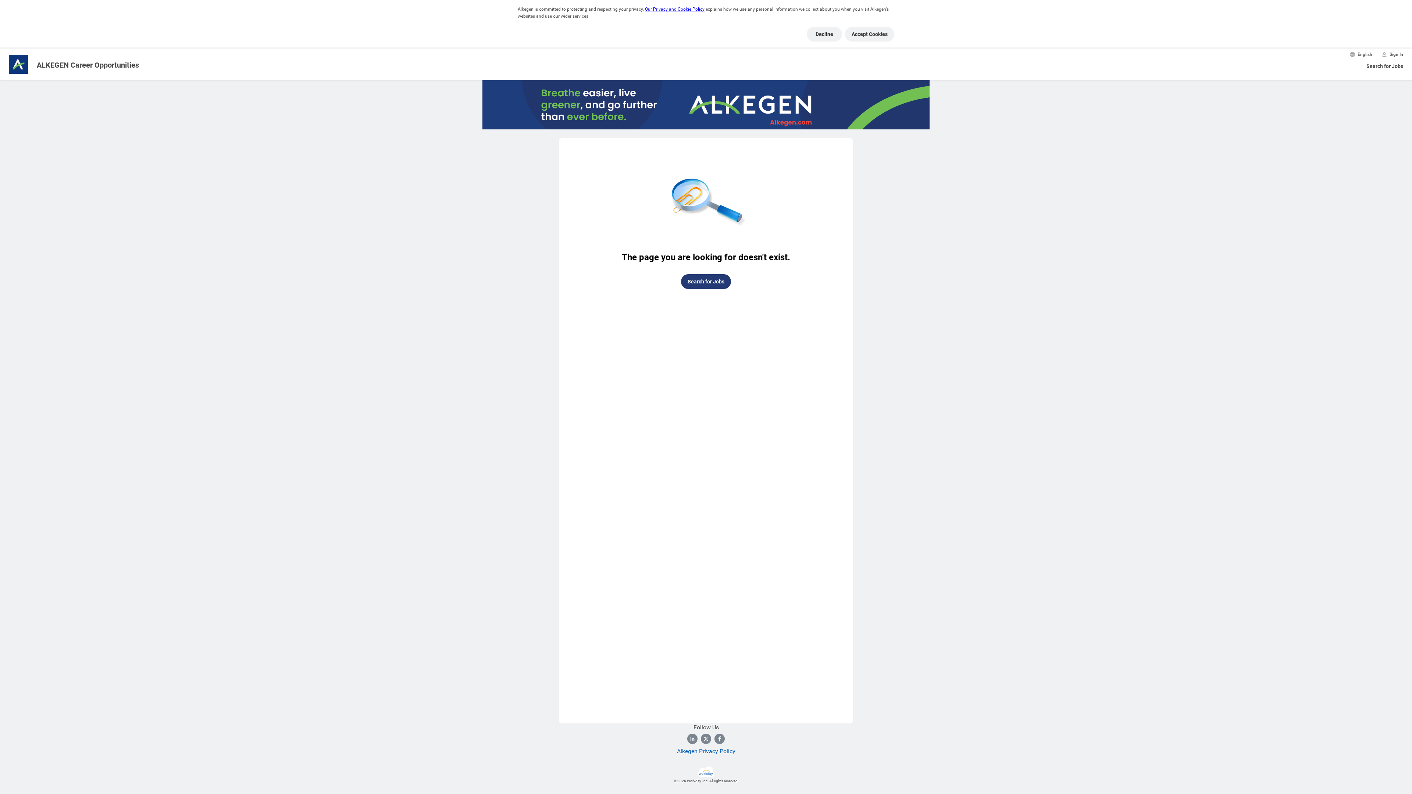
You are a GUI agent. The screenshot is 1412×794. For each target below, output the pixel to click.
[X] (706, 739)
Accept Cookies (870, 34)
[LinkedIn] (692, 739)
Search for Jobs (1384, 66)
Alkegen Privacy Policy (706, 751)
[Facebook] (719, 739)
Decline (824, 34)
